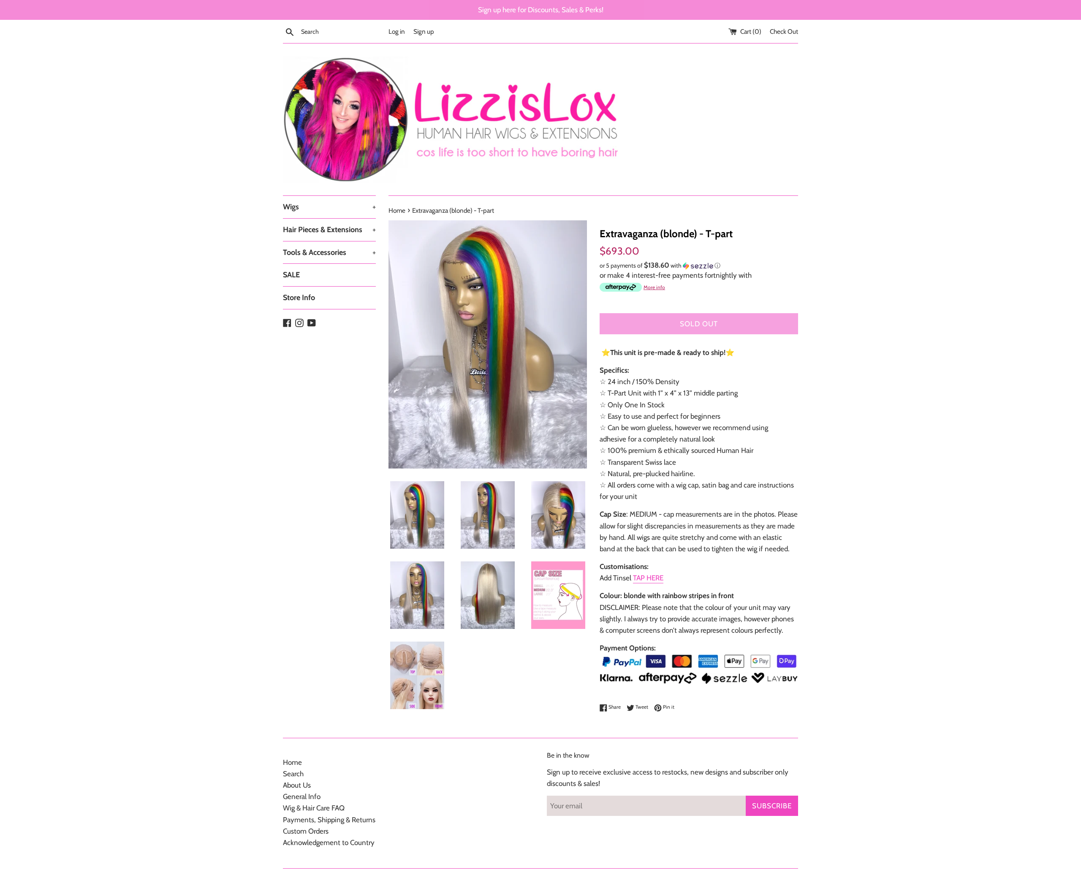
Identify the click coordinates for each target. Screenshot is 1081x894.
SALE (291, 274)
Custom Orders (306, 831)
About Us (297, 785)
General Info (301, 796)
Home (292, 762)
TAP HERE (648, 578)
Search (293, 773)
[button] (699, 265)
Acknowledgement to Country (329, 842)
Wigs (329, 206)
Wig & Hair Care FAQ (314, 808)
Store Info (299, 297)
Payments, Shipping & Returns (329, 819)
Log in (396, 31)
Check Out (784, 31)
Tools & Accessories (329, 252)
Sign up (423, 31)
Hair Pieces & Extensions (329, 229)
